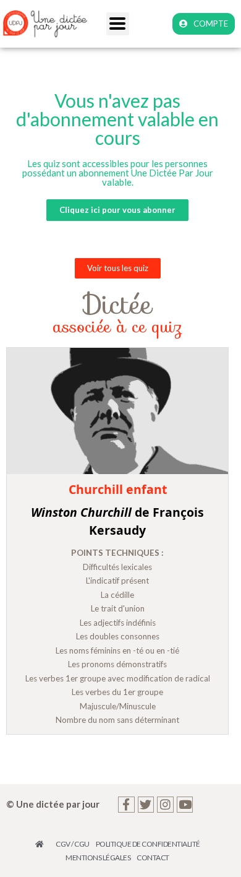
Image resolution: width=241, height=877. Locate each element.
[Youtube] (185, 805)
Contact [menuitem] (153, 857)
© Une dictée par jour (52, 804)
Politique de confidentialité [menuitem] (148, 844)
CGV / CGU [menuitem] (73, 844)
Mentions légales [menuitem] (98, 857)
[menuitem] (42, 844)
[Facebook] (126, 805)
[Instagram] (165, 805)
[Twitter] (146, 805)
